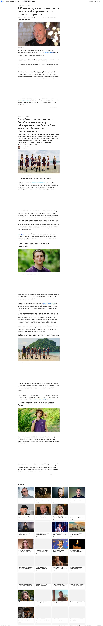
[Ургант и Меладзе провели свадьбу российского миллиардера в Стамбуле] (60, 547)
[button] (39, 34)
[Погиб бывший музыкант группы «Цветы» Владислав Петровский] (77, 547)
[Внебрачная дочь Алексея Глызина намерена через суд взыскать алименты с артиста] (60, 530)
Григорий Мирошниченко (49, 303)
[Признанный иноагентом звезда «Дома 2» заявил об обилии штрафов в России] (60, 581)
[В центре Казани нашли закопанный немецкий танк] (43, 564)
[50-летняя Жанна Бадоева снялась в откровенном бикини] (26, 598)
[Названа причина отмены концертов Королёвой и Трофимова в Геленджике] (60, 615)
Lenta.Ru (28, 5)
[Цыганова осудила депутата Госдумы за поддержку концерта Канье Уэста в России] (60, 512)
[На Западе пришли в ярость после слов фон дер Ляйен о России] (77, 564)
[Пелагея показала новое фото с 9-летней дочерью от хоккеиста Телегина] (26, 581)
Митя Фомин (22, 234)
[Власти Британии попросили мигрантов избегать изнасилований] (77, 530)
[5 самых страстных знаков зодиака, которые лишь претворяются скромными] (26, 615)
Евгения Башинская (25, 146)
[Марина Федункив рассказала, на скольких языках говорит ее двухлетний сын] (77, 581)
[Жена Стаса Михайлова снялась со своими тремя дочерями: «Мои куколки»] (26, 564)
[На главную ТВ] (3, 1)
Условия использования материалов (89, 625)
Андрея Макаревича (49, 52)
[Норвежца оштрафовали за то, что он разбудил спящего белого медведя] (43, 598)
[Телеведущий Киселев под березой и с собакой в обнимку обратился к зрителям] (43, 512)
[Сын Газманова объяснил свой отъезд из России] (60, 495)
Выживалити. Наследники (38, 182)
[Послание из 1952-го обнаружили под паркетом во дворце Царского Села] (77, 512)
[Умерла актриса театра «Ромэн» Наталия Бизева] (77, 615)
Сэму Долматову (37, 399)
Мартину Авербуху (46, 399)
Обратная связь (98, 625)
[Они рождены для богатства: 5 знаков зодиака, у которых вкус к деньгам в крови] (60, 564)
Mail (1, 625)
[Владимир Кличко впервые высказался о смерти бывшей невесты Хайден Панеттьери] (77, 495)
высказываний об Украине (25, 100)
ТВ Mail (28, 116)
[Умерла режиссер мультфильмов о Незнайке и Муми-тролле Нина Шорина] (60, 598)
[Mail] (1, 1)
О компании (5, 625)
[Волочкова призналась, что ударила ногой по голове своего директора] (43, 581)
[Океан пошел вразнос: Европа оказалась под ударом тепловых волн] (43, 615)
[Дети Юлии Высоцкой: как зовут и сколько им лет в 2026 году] (26, 547)
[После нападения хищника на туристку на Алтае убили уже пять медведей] (43, 495)
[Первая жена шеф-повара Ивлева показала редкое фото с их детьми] (26, 512)
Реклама (9, 625)
